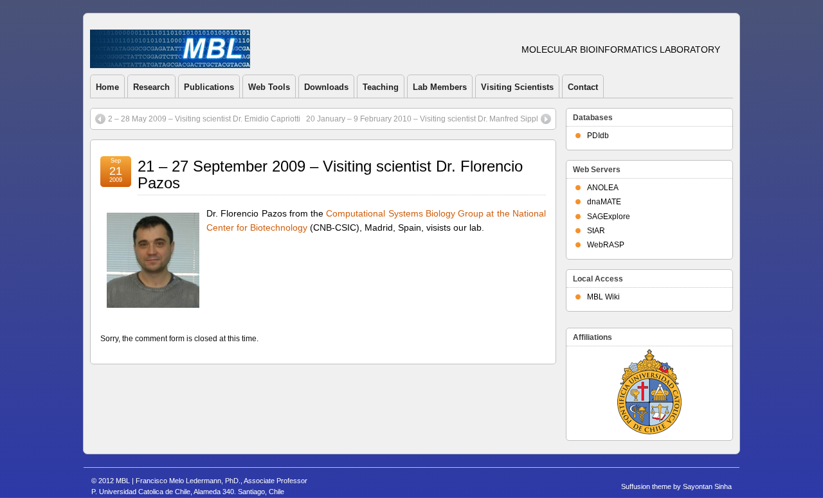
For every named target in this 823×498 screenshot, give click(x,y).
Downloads (326, 87)
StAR (596, 230)
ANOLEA (603, 187)
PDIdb (598, 135)
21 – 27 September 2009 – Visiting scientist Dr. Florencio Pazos (330, 174)
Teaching (381, 87)
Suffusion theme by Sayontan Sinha (676, 486)
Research (151, 87)
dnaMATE (604, 201)
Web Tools (269, 87)
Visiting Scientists (517, 87)
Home (107, 87)
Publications (209, 87)
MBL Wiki (603, 296)
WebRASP (605, 244)
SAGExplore (608, 216)
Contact (583, 87)
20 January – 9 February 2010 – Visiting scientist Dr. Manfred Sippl (422, 118)
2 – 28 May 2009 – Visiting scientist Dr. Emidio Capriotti (204, 118)
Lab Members (440, 87)
